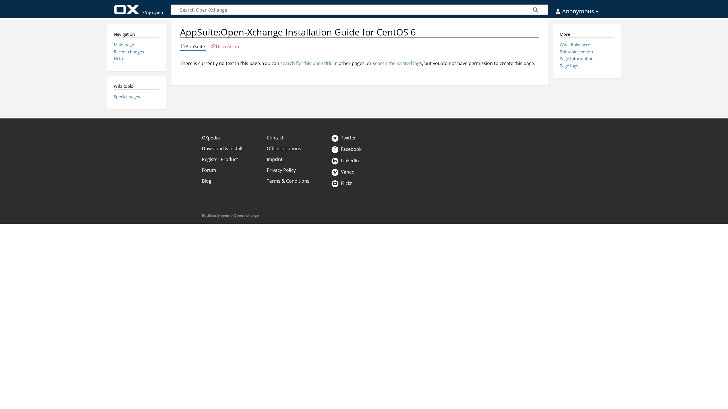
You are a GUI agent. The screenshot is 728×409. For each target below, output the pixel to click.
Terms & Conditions (288, 181)
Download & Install (222, 148)
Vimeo (347, 172)
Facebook (350, 149)
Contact (275, 138)
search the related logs (397, 63)
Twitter (348, 138)
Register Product (220, 159)
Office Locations (284, 148)
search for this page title (306, 63)
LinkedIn (349, 160)
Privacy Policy (281, 170)
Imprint (275, 159)
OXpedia (211, 138)
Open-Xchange (139, 8)
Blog (206, 181)
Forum (209, 170)
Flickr (346, 183)
